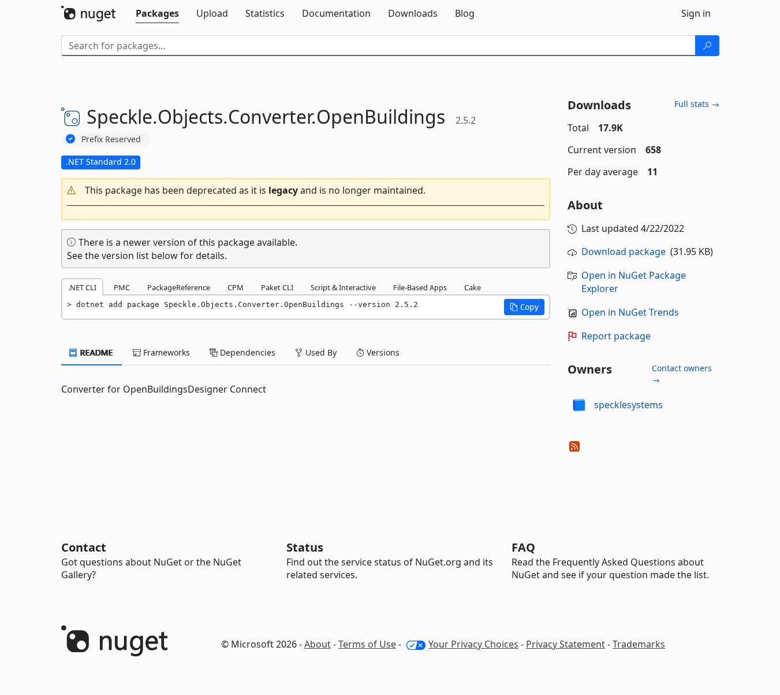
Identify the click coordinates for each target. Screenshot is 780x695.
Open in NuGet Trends (630, 312)
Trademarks (639, 644)
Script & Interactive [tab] (343, 287)
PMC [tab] (122, 287)
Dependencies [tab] (246, 352)
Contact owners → (682, 374)
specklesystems (628, 404)
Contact (83, 547)
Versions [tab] (382, 352)
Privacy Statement (565, 644)
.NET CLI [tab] (82, 287)
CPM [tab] (235, 287)
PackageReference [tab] (178, 287)
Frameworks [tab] (165, 352)
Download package (623, 251)
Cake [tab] (472, 287)
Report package (616, 336)
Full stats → (696, 103)
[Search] (707, 45)
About (317, 644)
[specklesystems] (579, 404)
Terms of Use (367, 644)
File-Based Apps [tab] (420, 287)
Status (304, 547)
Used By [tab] (320, 352)
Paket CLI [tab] (277, 287)
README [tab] (95, 352)
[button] (306, 190)
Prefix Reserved (111, 139)
